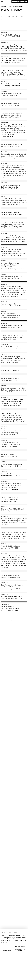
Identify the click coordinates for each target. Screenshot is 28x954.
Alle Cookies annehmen (20, 946)
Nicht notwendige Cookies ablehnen (20, 950)
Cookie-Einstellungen (6, 950)
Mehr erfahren (14, 35)
